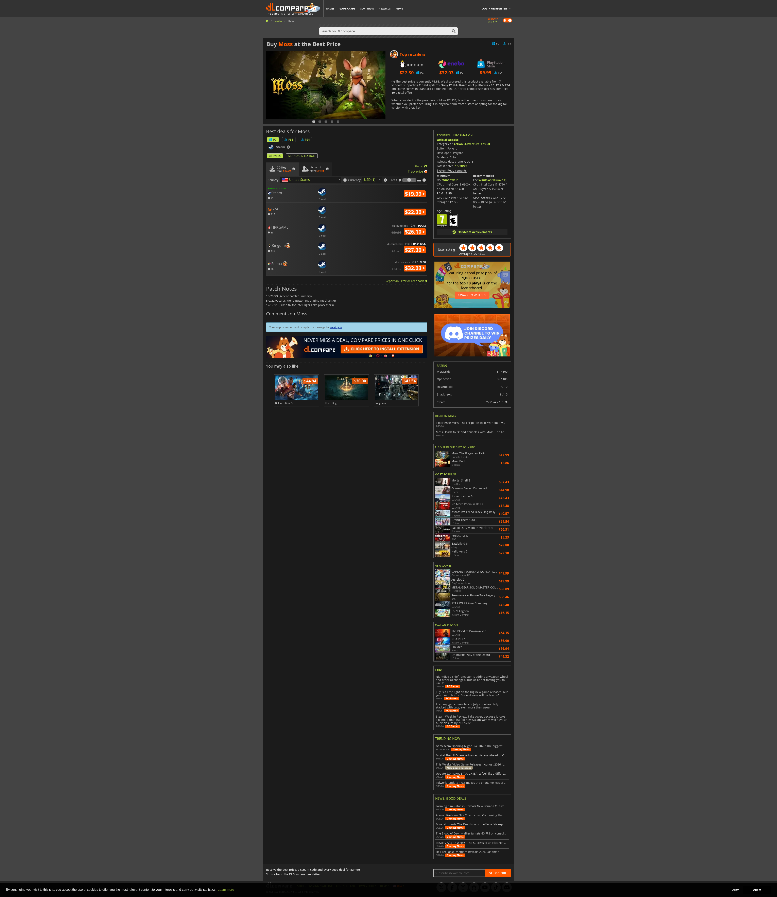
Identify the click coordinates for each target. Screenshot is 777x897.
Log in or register (494, 8)
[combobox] (311, 180)
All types (275, 156)
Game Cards (347, 8)
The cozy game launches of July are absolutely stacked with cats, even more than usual (467, 706)
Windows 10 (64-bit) (492, 180)
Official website (448, 140)
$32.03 (414, 268)
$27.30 (414, 249)
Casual (485, 144)
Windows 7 (450, 180)
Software (367, 8)
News (399, 8)
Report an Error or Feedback (405, 281)
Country (273, 180)
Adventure (471, 144)
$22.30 (414, 212)
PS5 (290, 139)
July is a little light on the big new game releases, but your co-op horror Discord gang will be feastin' (472, 693)
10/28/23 (461, 166)
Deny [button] (735, 889)
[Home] (267, 20)
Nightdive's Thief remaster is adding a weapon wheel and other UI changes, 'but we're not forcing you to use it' (472, 680)
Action (458, 144)
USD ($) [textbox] (369, 179)
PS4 (307, 139)
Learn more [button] (226, 889)
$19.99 (414, 193)
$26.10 (414, 231)
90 (272, 268)
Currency (354, 180)
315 (272, 214)
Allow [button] (757, 889)
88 (272, 232)
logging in (336, 327)
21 (272, 197)
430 (272, 250)
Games (330, 8)
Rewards (385, 8)
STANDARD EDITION (301, 156)
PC (275, 139)
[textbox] (296, 180)
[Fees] (409, 180)
